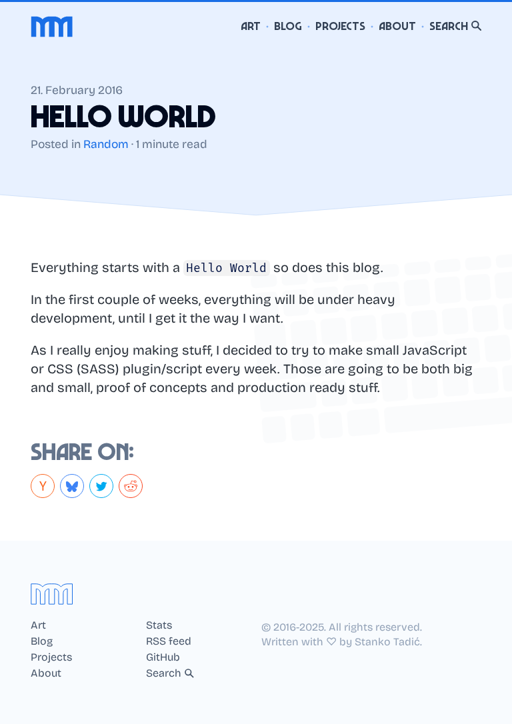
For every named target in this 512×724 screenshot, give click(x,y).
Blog (288, 26)
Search (448, 26)
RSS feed (168, 641)
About (397, 26)
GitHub (163, 657)
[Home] (52, 26)
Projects (340, 26)
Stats (159, 625)
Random (106, 144)
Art (251, 26)
